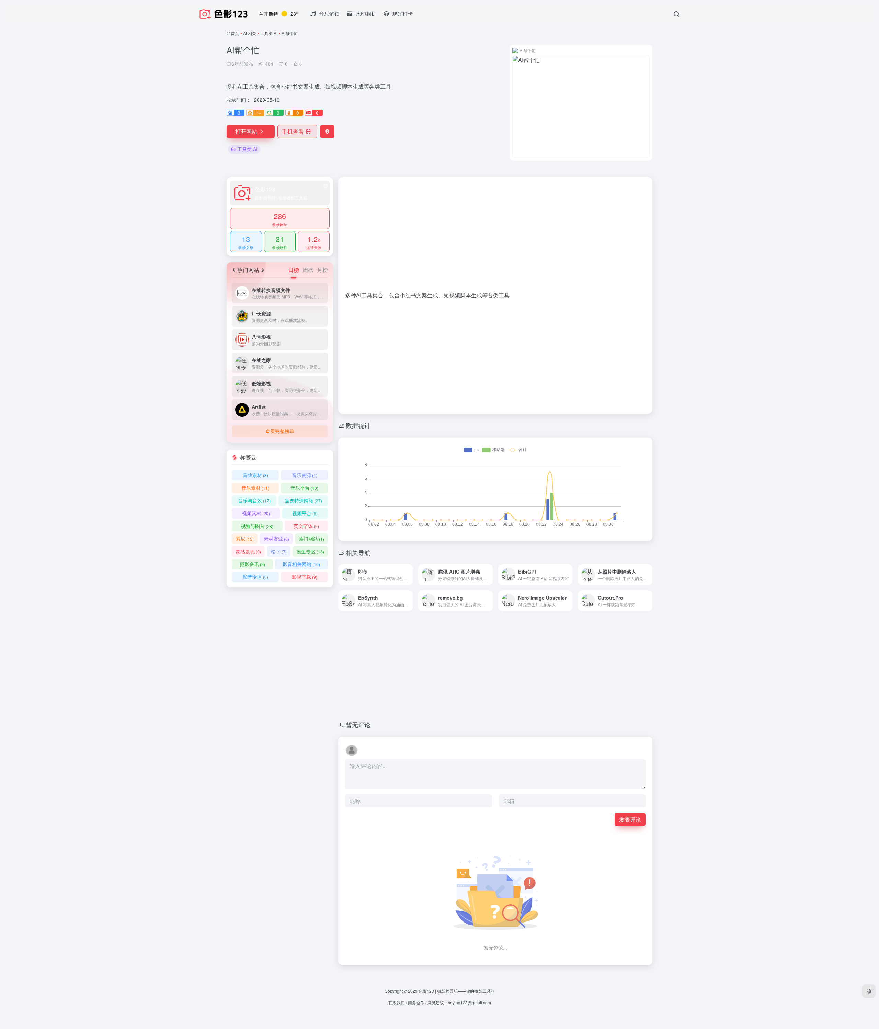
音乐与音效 (254, 500)
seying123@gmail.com (469, 1002)
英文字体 (306, 525)
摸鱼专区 (310, 551)
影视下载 (304, 576)
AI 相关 (249, 33)
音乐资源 (304, 475)
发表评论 (630, 819)
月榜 (322, 270)
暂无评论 (358, 724)
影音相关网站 (301, 564)
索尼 (245, 538)
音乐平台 (304, 487)
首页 (235, 33)
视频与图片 (257, 525)
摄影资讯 (252, 564)
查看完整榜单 (279, 431)
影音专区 (255, 576)
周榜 (307, 270)
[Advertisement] (495, 238)
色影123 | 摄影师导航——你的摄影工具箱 (457, 991)
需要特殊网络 (303, 500)
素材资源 (276, 538)
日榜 (293, 270)
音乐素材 (255, 487)
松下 (279, 551)
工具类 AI (268, 33)
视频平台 (305, 513)
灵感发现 (248, 551)
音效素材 (255, 475)
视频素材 (256, 513)
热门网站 (311, 538)
